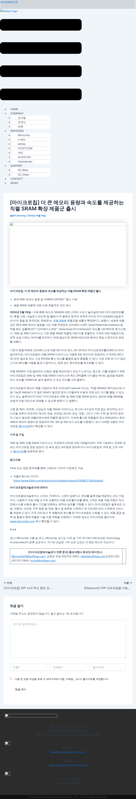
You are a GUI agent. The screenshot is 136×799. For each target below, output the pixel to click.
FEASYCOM (25, 148)
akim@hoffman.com (93, 556)
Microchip (24, 135)
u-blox (22, 139)
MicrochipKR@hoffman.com (29, 556)
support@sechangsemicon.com (68, 765)
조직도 (22, 122)
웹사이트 (24, 426)
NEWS (14, 183)
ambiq (21, 144)
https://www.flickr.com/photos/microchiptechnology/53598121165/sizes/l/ (58, 480)
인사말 (22, 117)
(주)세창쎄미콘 (9, 2)
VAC (20, 152)
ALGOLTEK (24, 157)
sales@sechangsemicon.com (68, 752)
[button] (41, 60)
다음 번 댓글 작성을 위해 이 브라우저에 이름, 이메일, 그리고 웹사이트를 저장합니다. (62, 678)
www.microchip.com (22, 521)
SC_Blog (23, 170)
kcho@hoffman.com (43, 560)
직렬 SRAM (59, 320)
